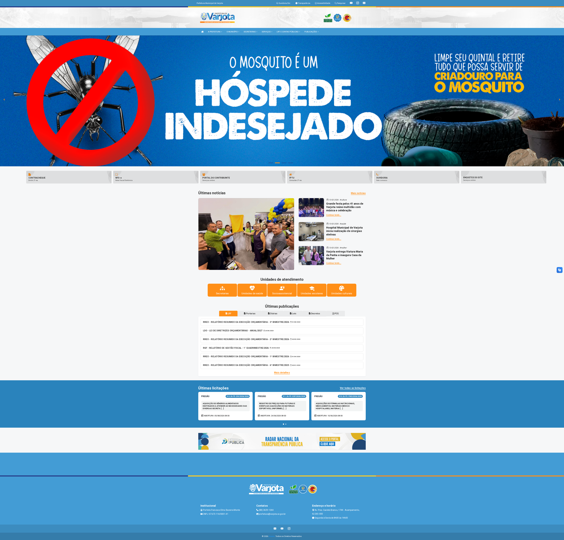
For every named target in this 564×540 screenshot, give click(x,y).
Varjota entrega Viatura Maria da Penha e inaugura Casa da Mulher (344, 255)
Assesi (272, 536)
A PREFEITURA (214, 32)
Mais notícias (358, 193)
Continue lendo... (333, 215)
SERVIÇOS (266, 32)
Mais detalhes (282, 372)
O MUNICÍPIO (232, 32)
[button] (283, 424)
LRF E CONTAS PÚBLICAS (288, 32)
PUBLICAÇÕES (310, 32)
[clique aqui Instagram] (289, 528)
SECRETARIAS (250, 32)
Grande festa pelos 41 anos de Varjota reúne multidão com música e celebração (344, 207)
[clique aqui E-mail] (275, 528)
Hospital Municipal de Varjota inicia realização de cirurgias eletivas (344, 231)
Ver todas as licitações (353, 388)
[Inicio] (202, 31)
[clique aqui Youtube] (282, 528)
